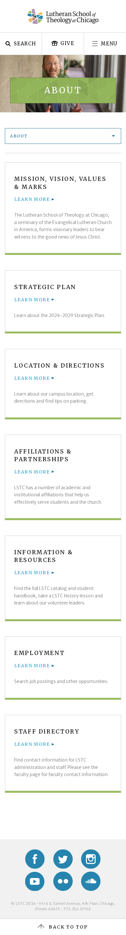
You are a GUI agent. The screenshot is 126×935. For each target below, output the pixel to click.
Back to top (68, 927)
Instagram (90, 859)
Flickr (63, 881)
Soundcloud (90, 881)
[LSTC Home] (63, 16)
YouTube (35, 881)
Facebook (35, 859)
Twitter (63, 859)
